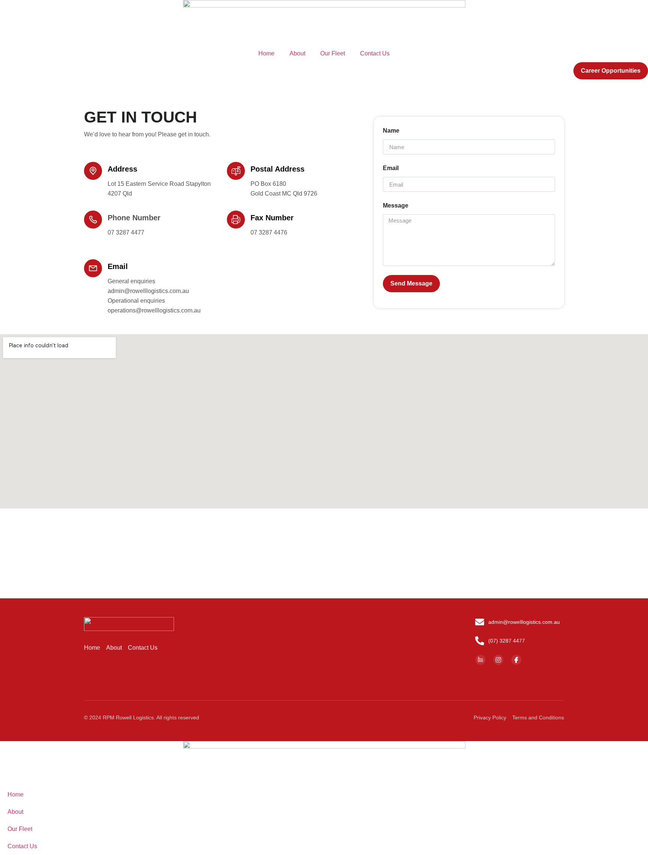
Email (118, 266)
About (297, 53)
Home (266, 53)
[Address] (93, 171)
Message (395, 205)
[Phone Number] (93, 220)
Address (122, 169)
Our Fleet (332, 53)
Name (391, 130)
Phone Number (134, 218)
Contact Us (375, 53)
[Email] (93, 268)
